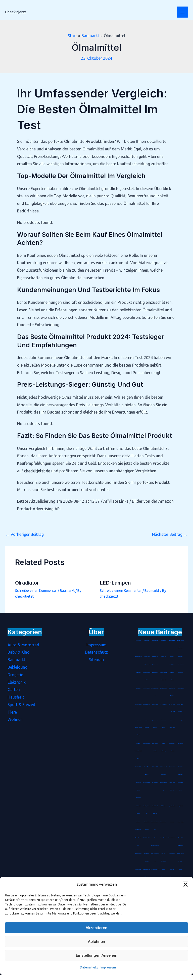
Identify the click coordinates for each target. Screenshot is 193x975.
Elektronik (17, 682)
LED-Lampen (115, 583)
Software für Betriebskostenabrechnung (138, 728)
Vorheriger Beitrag (25, 534)
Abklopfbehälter (163, 688)
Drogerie (15, 674)
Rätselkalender (155, 672)
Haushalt (16, 697)
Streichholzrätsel (138, 704)
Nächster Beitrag (169, 534)
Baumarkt (67, 591)
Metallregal (138, 672)
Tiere (12, 712)
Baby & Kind (19, 652)
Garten (14, 689)
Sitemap (96, 659)
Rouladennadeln (180, 688)
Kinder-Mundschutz (146, 743)
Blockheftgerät (155, 704)
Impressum (108, 967)
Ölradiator (27, 583)
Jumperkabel (180, 806)
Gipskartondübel (171, 806)
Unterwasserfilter (163, 822)
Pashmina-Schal (155, 640)
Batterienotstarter (146, 782)
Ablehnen (96, 941)
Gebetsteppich (180, 720)
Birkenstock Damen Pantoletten (138, 790)
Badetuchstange (163, 704)
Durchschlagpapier (146, 704)
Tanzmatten (138, 688)
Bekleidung (17, 667)
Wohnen (15, 719)
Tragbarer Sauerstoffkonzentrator (138, 751)
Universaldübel (138, 869)
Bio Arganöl (163, 656)
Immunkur (172, 822)
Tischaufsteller (180, 743)
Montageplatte (138, 766)
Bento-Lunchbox (138, 656)
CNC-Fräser (163, 806)
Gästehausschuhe (155, 766)
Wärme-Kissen (155, 782)
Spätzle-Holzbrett (146, 837)
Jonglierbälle (163, 640)
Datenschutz (89, 967)
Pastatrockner (138, 640)
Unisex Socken (163, 837)
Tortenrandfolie (172, 837)
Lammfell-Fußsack (180, 822)
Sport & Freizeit (21, 704)
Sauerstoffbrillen (146, 688)
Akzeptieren (96, 927)
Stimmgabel (180, 672)
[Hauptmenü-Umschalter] (182, 12)
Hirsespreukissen (172, 766)
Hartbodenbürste (138, 853)
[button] (185, 884)
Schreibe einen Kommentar (36, 591)
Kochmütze (146, 640)
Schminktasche (172, 853)
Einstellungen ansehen (96, 955)
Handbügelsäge (172, 640)
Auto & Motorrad (23, 645)
